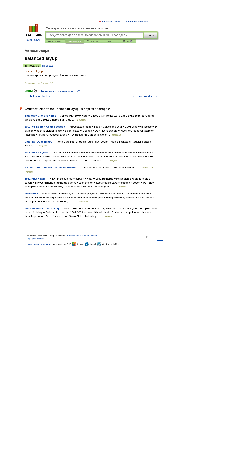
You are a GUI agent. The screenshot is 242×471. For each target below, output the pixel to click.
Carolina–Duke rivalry (38, 141)
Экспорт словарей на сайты (38, 244)
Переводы (92, 41)
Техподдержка (74, 236)
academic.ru (33, 40)
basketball (31, 193)
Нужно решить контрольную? (60, 90)
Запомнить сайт (111, 21)
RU (153, 21)
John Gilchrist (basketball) (42, 208)
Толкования (74, 41)
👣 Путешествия (35, 239)
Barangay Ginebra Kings (40, 115)
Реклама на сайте (90, 236)
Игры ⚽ (127, 41)
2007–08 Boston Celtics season (45, 126)
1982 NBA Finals (35, 178)
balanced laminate (41, 96)
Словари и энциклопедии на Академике (76, 28)
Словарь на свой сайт (136, 21)
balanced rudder (142, 96)
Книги (110, 41)
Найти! (150, 35)
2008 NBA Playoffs (36, 152)
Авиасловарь (55, 41)
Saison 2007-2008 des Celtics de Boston (51, 167)
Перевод (47, 65)
